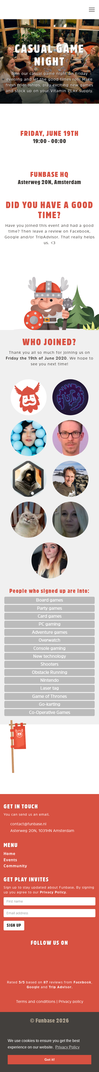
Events (10, 860)
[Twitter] (32, 957)
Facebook (82, 982)
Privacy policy (71, 1002)
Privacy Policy (53, 892)
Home (9, 854)
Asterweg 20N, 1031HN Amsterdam (42, 831)
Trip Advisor (60, 987)
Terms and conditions (35, 1002)
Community (15, 866)
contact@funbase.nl (28, 824)
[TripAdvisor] (84, 957)
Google (33, 987)
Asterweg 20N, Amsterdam (49, 182)
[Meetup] (66, 957)
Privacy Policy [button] (67, 1047)
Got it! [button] (49, 1059)
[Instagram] (49, 957)
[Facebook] (15, 957)
